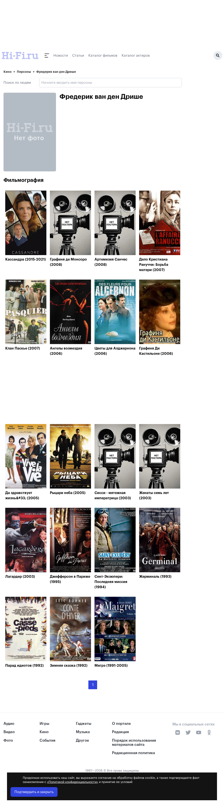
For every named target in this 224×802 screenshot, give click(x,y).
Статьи (78, 55)
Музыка (83, 732)
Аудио (9, 723)
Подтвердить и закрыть (34, 792)
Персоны (24, 71)
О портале (121, 723)
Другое (82, 740)
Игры (44, 723)
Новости (60, 55)
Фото (8, 740)
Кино (8, 71)
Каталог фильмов (102, 55)
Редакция (120, 732)
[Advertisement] (92, 391)
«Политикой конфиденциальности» (72, 782)
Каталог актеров (136, 55)
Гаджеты (83, 723)
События (47, 740)
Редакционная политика (133, 753)
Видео (9, 732)
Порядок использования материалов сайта (134, 742)
